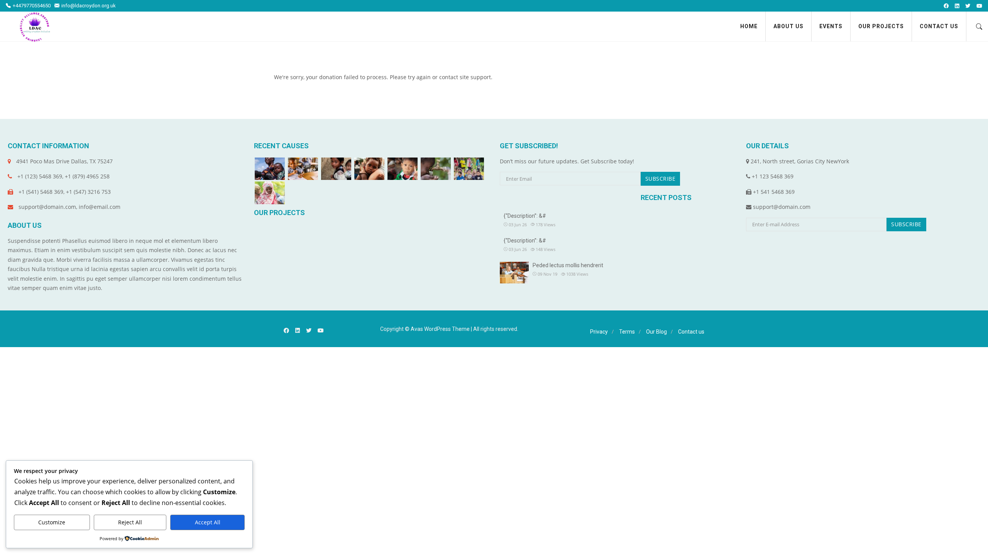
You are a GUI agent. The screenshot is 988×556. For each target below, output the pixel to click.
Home (749, 26)
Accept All (207, 522)
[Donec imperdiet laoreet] (436, 169)
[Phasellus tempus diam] (369, 169)
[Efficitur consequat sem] (402, 169)
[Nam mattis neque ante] (270, 192)
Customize (51, 522)
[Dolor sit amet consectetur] (303, 169)
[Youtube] (979, 6)
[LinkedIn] (957, 6)
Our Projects (881, 26)
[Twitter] (967, 6)
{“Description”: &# (525, 216)
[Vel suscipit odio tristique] (469, 169)
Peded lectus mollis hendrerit (568, 265)
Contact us (939, 26)
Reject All (130, 522)
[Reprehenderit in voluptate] (270, 169)
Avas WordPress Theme (440, 329)
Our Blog (656, 332)
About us (788, 26)
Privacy (599, 332)
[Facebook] (946, 6)
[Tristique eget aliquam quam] (336, 169)
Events (831, 26)
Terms (627, 332)
